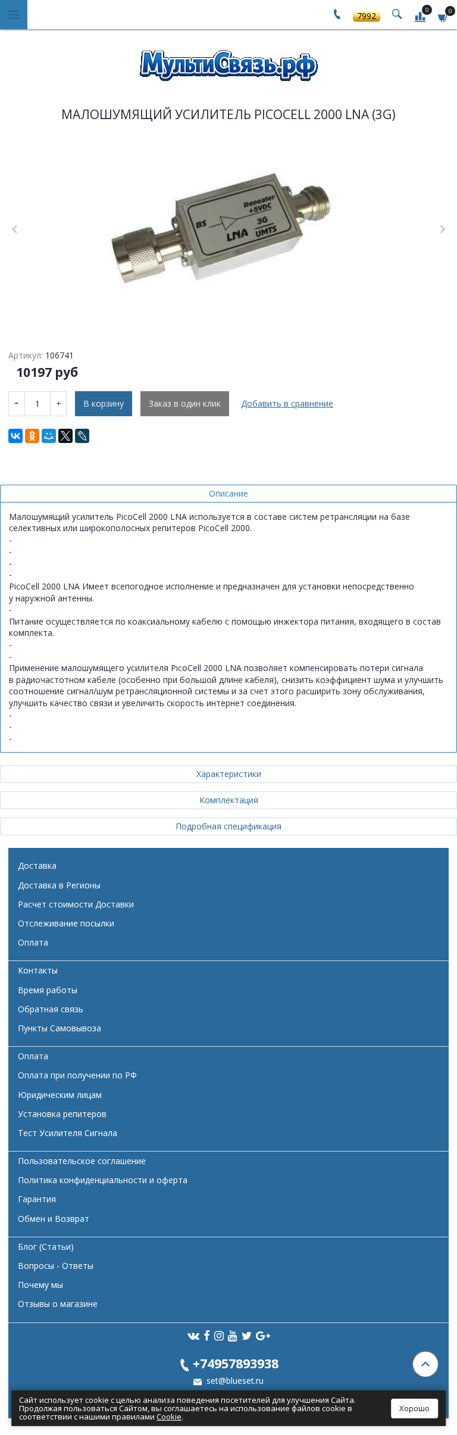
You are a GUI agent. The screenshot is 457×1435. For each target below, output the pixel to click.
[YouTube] (232, 1335)
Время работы (47, 990)
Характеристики (228, 773)
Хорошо (414, 1408)
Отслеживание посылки (66, 923)
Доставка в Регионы (59, 885)
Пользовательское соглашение (82, 1160)
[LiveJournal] (82, 436)
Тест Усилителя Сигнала (67, 1132)
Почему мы (40, 1284)
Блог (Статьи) (46, 1246)
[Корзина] (443, 16)
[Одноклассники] (32, 436)
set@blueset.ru (234, 1380)
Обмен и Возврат (53, 1218)
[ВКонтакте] (15, 436)
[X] (65, 436)
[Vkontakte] (193, 1335)
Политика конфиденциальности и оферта (102, 1180)
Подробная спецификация (228, 826)
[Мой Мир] (49, 436)
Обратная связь (50, 1009)
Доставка (37, 865)
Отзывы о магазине (58, 1303)
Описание (228, 493)
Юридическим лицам (60, 1094)
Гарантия (37, 1199)
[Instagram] (219, 1335)
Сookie (168, 1416)
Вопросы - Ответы (55, 1265)
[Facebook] (207, 1335)
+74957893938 (235, 1363)
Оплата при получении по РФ (77, 1075)
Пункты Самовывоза (59, 1028)
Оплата (33, 942)
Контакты (38, 970)
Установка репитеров (62, 1113)
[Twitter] (247, 1335)
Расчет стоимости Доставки (76, 904)
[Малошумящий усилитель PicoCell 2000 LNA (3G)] (228, 230)
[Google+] (263, 1335)
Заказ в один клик (185, 403)
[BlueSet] (228, 61)
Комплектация (228, 800)
